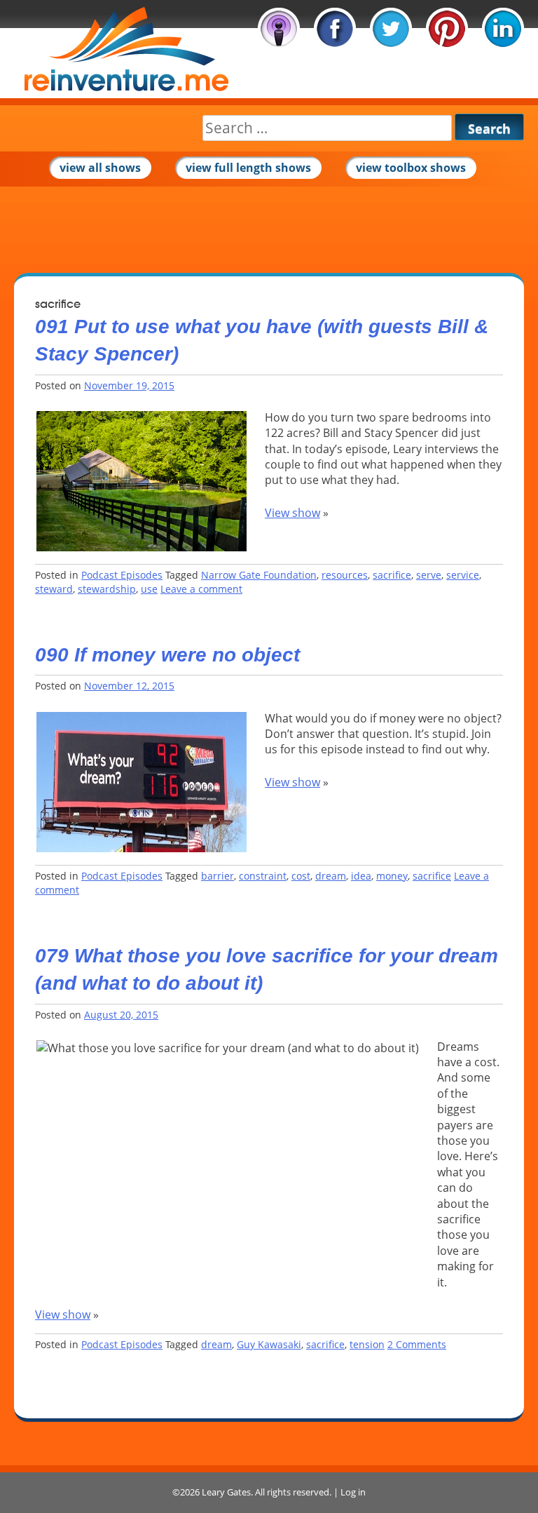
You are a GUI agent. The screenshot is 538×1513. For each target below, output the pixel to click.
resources (345, 574)
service (462, 574)
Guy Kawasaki (269, 1344)
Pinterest (447, 29)
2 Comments (416, 1344)
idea (361, 875)
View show (292, 512)
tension (367, 1344)
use (149, 589)
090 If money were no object (167, 655)
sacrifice (392, 574)
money (392, 875)
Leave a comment (201, 589)
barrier (217, 875)
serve (428, 574)
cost (300, 875)
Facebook (335, 29)
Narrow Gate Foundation (259, 574)
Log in (353, 1492)
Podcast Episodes (122, 574)
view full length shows (248, 167)
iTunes (279, 29)
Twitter (391, 29)
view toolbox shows (411, 167)
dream (330, 875)
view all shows (100, 167)
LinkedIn (503, 29)
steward (54, 589)
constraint (263, 875)
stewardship (107, 589)
